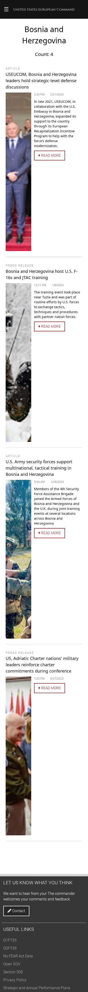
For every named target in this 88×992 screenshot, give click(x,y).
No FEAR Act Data (18, 956)
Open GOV (11, 964)
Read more (50, 155)
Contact (18, 911)
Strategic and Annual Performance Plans (36, 988)
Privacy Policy (15, 980)
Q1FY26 (10, 940)
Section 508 (13, 972)
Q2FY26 (10, 948)
